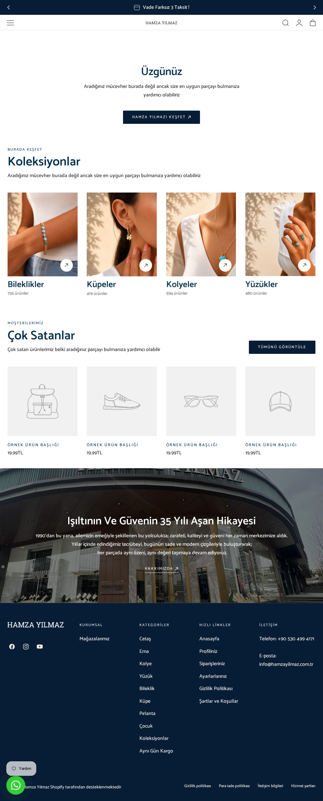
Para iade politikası (234, 786)
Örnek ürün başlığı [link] (33, 445)
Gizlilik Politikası (215, 688)
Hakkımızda (159, 569)
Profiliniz (208, 651)
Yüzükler (261, 285)
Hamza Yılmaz (36, 787)
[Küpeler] (122, 234)
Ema (144, 651)
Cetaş (145, 639)
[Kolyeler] (201, 234)
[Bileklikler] (43, 234)
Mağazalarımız (94, 639)
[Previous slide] (8, 7)
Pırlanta (147, 713)
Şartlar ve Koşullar (218, 701)
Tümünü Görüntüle (282, 347)
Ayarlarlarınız (213, 676)
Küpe (144, 701)
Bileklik (147, 688)
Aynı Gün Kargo (156, 751)
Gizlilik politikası (197, 786)
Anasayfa (209, 639)
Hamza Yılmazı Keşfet (159, 117)
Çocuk (146, 726)
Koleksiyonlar (153, 738)
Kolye (145, 664)
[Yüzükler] (280, 234)
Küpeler (101, 285)
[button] (10, 23)
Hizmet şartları (303, 786)
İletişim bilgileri (270, 786)
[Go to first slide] (315, 7)
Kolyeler (181, 285)
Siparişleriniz (212, 664)
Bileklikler (26, 285)
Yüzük (146, 676)
